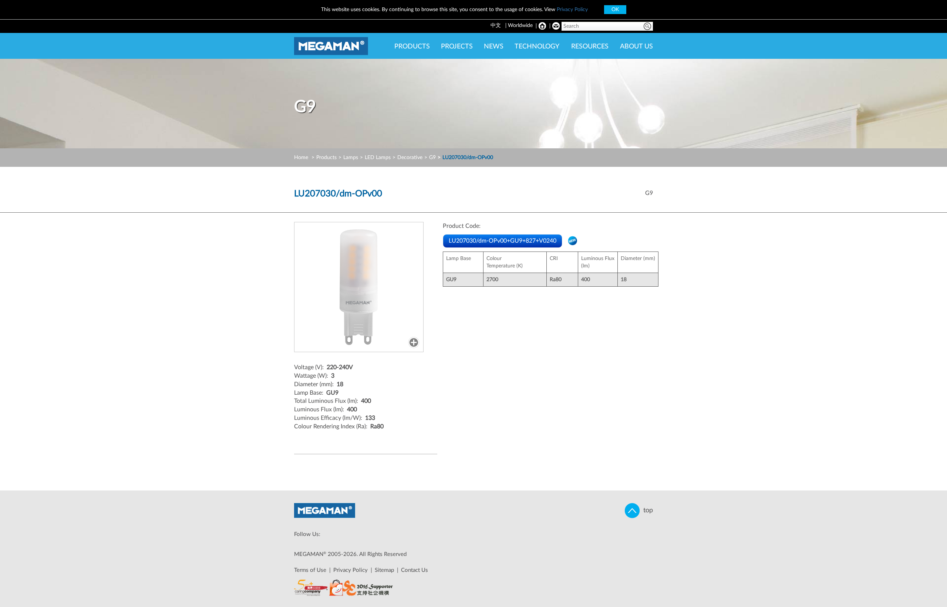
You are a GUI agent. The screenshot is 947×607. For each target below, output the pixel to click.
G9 (432, 157)
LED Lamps (378, 157)
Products (326, 157)
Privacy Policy (572, 9)
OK (615, 9)
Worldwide (520, 25)
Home (301, 157)
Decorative (409, 157)
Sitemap (384, 570)
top (646, 510)
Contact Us (414, 570)
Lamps (350, 157)
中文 (496, 25)
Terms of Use (310, 570)
